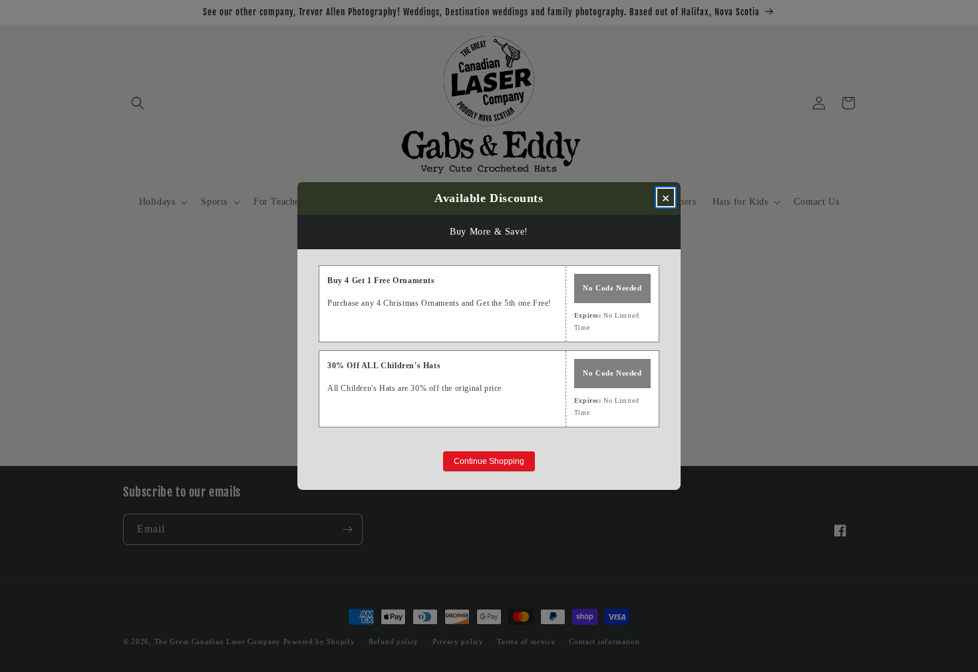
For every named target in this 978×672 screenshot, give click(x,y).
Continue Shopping (489, 461)
